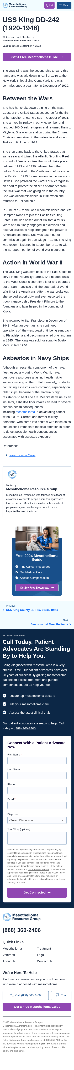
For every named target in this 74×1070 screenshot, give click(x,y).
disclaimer (19, 1051)
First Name (14, 754)
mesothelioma (25, 412)
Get (35, 892)
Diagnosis (13, 814)
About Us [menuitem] (9, 961)
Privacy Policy (58, 873)
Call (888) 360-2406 (28, 995)
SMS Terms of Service (38, 869)
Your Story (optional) (18, 829)
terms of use (51, 1047)
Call (51, 5)
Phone (11, 784)
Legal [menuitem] (41, 955)
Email (11, 799)
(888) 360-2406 (25, 728)
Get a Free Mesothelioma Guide (37, 1006)
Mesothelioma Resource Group (15, 5)
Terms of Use (18, 876)
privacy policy (36, 1047)
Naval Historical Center (22, 455)
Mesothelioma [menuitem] (12, 948)
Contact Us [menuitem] (44, 961)
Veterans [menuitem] (9, 955)
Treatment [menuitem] (44, 948)
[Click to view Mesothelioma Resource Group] (12, 476)
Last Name (14, 769)
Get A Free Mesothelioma (34, 57)
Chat (64, 995)
